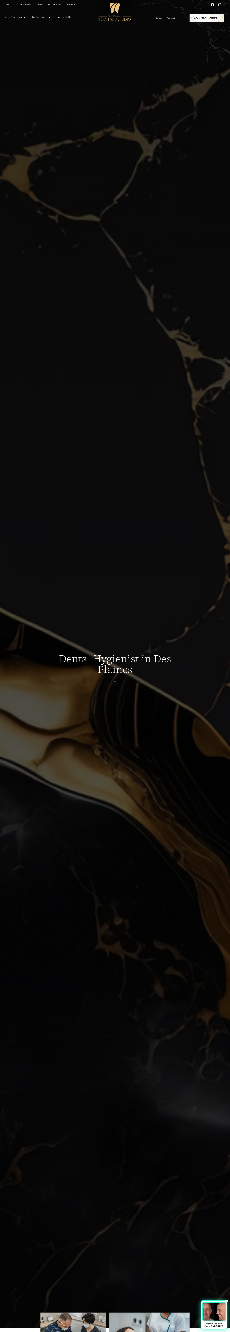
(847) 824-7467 (167, 18)
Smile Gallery (65, 17)
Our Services (13, 17)
